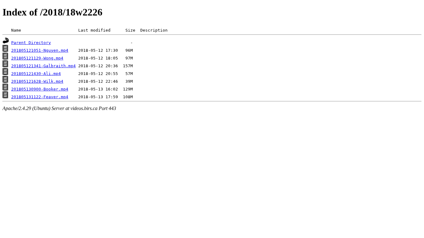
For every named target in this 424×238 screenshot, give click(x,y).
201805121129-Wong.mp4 (37, 58)
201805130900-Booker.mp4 (39, 89)
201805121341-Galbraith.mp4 (43, 66)
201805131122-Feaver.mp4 (39, 97)
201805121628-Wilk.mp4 (37, 81)
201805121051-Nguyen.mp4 (39, 50)
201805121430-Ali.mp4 (36, 73)
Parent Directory (31, 42)
